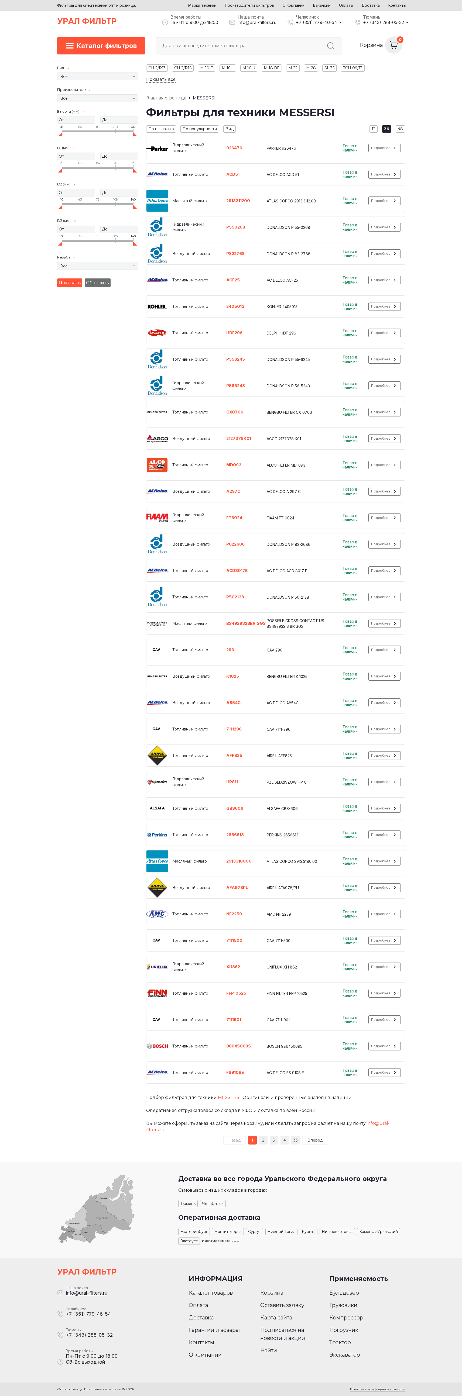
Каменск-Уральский (378, 1231)
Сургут (254, 1231)
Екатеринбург (194, 1231)
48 (400, 128)
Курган (308, 1231)
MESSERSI (229, 1097)
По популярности (200, 128)
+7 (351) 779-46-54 (316, 22)
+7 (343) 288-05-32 (383, 22)
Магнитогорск (228, 1231)
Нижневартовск (337, 1231)
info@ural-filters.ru (257, 22)
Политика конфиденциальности (377, 1389)
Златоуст (189, 1241)
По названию (161, 128)
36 (386, 128)
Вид (229, 128)
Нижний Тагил (281, 1231)
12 (373, 128)
